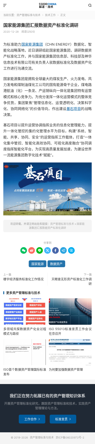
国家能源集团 (32, 44)
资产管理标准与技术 (47, 5)
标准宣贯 (63, 419)
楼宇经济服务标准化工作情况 (23, 279)
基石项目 (73, 108)
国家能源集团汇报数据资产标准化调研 (40, 25)
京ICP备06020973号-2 (70, 437)
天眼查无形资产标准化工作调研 (71, 281)
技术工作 (50, 15)
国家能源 (37, 264)
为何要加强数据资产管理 (66, 369)
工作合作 (32, 419)
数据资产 (56, 264)
